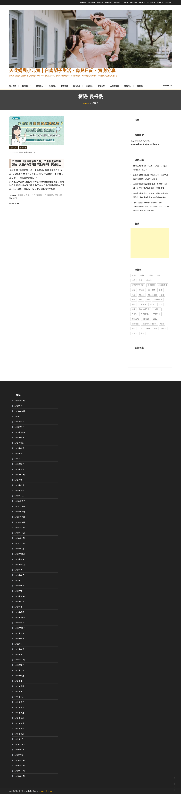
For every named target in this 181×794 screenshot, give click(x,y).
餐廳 (155, 328)
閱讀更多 (13, 203)
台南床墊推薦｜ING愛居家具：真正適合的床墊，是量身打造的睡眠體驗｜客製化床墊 (150, 186)
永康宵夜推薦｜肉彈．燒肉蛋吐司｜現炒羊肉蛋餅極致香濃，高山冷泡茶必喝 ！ (150, 177)
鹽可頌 (163, 328)
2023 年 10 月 (20, 564)
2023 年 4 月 (20, 596)
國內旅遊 (91, 2)
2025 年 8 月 (20, 453)
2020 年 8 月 (20, 765)
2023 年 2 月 (20, 607)
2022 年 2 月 (20, 670)
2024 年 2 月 (20, 543)
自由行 (134, 314)
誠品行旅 (135, 323)
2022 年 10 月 (20, 628)
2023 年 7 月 (20, 580)
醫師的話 (168, 2)
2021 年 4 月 (19, 723)
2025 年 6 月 (20, 464)
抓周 (160, 290)
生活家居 (125, 2)
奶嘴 (133, 280)
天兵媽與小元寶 (29, 152)
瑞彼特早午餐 (144, 309)
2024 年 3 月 (20, 538)
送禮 (162, 323)
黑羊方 (134, 333)
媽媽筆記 (100, 2)
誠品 (155, 319)
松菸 (148, 299)
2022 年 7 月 (20, 644)
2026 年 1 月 (19, 427)
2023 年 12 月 (20, 554)
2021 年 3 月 (19, 728)
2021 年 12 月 (20, 681)
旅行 (162, 294)
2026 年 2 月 (20, 422)
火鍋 (160, 304)
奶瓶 (141, 280)
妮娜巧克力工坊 (138, 285)
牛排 (133, 309)
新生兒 (141, 294)
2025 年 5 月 (20, 469)
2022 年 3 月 (20, 665)
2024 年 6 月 (20, 522)
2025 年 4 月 (20, 474)
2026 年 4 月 (20, 411)
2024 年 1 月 (19, 548)
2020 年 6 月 (20, 776)
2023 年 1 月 (19, 612)
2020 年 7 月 (20, 771)
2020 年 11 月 (20, 749)
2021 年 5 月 (19, 718)
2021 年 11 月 (19, 686)
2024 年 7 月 (20, 517)
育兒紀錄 (108, 2)
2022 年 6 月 (20, 649)
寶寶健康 (117, 2)
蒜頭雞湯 (146, 319)
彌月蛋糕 (151, 290)
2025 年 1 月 (19, 490)
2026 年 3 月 (20, 416)
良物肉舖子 (145, 314)
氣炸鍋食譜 (158, 299)
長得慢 (14, 198)
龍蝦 (142, 333)
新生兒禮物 (152, 294)
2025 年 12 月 (20, 432)
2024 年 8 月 (20, 511)
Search (166, 85)
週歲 (133, 328)
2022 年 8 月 (20, 638)
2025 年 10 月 (20, 443)
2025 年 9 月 (20, 448)
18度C (134, 275)
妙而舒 (149, 280)
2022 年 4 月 (20, 660)
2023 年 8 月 (20, 575)
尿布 (133, 290)
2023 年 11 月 (20, 559)
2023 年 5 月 (20, 591)
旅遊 (133, 299)
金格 (141, 328)
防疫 (148, 328)
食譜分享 (142, 2)
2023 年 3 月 (20, 601)
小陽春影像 (162, 285)
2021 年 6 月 (19, 712)
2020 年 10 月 (20, 755)
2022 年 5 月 (20, 654)
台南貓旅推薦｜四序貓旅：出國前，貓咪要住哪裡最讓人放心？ (150, 167)
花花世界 (156, 314)
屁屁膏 (141, 290)
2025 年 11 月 (20, 437)
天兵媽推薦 (151, 2)
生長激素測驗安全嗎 (50, 195)
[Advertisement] (150, 243)
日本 (141, 299)
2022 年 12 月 (20, 617)
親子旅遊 (83, 2)
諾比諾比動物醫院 (149, 323)
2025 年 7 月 (20, 459)
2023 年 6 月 (20, 586)
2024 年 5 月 (20, 527)
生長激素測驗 (37, 195)
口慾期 (150, 275)
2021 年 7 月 (19, 707)
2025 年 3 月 (20, 480)
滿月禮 (152, 304)
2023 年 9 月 (20, 570)
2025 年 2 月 (20, 485)
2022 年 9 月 (20, 633)
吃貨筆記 (133, 2)
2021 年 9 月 (19, 697)
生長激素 (19, 195)
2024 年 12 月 (20, 496)
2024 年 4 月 (20, 533)
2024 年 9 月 (20, 506)
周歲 (158, 275)
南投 (142, 275)
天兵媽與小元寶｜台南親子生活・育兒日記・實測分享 (62, 71)
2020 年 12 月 (20, 744)
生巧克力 (156, 309)
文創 (133, 294)
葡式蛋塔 (135, 319)
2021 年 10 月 (20, 691)
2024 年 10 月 (20, 501)
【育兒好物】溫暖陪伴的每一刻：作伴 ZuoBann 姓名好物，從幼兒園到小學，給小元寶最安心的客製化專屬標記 (151, 206)
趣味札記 (160, 2)
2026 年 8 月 (20, 400)
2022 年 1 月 (19, 675)
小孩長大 (27, 195)
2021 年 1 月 (19, 739)
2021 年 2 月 (19, 734)
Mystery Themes (45, 791)
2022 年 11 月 (20, 623)
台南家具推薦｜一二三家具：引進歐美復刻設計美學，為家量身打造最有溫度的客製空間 (150, 195)
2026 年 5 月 (20, 406)
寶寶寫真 (151, 285)
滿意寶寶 (142, 304)
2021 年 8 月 (19, 702)
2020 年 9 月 (20, 760)
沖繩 (133, 304)
